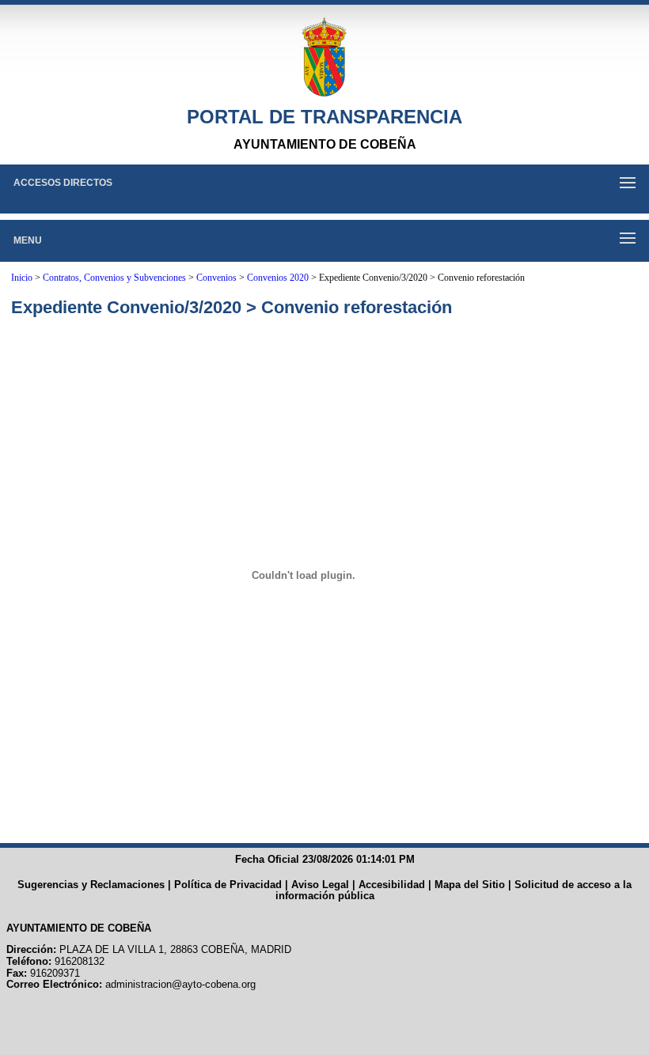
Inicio (21, 277)
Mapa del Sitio (470, 885)
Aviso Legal (320, 885)
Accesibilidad (392, 885)
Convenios (216, 277)
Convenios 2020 (278, 277)
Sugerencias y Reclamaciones (91, 885)
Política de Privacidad (228, 885)
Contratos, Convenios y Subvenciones (114, 277)
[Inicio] (324, 56)
